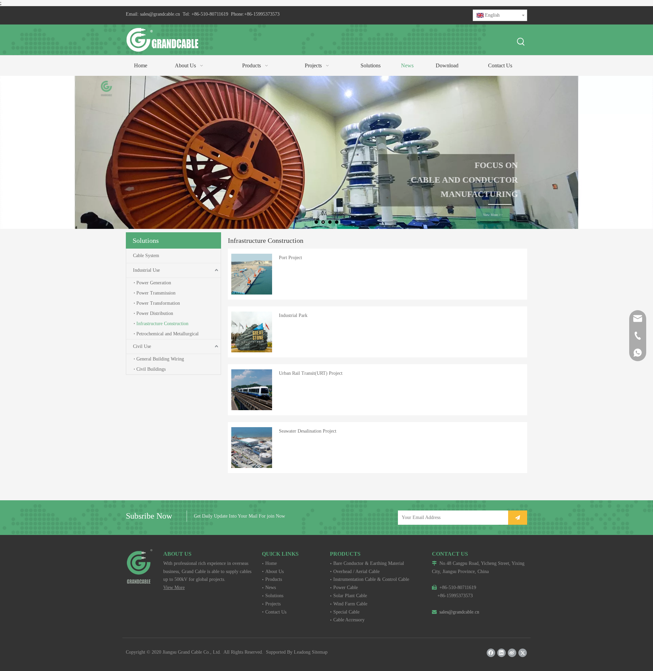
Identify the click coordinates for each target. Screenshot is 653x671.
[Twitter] (522, 653)
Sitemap (320, 652)
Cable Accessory (349, 619)
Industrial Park (293, 315)
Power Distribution (154, 313)
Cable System (146, 255)
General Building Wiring (160, 359)
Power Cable (345, 587)
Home (271, 563)
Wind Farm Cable (350, 603)
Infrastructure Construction (162, 323)
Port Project (290, 257)
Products (273, 579)
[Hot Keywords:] (521, 42)
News (270, 587)
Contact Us (275, 612)
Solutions (274, 595)
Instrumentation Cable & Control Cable (371, 579)
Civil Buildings (151, 369)
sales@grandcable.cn (160, 14)
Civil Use (142, 346)
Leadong (302, 652)
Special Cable (346, 612)
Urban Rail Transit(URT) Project (310, 373)
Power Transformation (158, 303)
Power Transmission (155, 293)
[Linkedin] (501, 653)
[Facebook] (491, 653)
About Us (274, 571)
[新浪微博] (512, 653)
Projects (273, 603)
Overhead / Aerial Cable (356, 571)
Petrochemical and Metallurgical (167, 333)
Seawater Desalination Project (307, 431)
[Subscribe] (517, 517)
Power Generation (153, 282)
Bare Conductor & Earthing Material (368, 563)
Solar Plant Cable (350, 595)
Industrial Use (146, 270)
